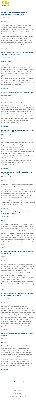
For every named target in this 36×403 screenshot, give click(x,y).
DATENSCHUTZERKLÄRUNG (18, 396)
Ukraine (3, 61)
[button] (34, 3)
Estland (3, 21)
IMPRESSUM (18, 390)
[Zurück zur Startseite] (5, 3)
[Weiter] (26, 381)
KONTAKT (18, 393)
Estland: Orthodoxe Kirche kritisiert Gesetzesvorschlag (17, 92)
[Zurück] (9, 381)
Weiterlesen (4, 48)
